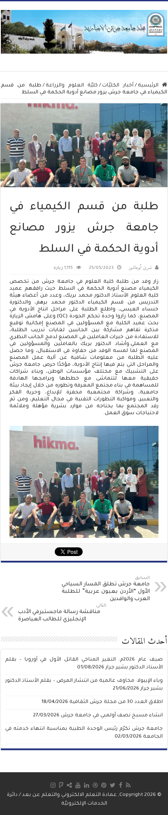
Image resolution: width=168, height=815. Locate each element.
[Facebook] (120, 785)
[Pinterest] (103, 785)
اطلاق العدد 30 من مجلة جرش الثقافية (116, 702)
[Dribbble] (95, 785)
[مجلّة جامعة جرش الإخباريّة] (84, 31)
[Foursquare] (61, 785)
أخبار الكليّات (117, 86)
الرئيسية (150, 86)
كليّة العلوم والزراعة (72, 86)
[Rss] (128, 785)
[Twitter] (112, 785)
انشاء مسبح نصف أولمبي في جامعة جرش (112, 716)
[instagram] (53, 785)
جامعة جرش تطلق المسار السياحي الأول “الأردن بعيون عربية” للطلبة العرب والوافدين (106, 589)
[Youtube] (78, 785)
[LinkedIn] (86, 785)
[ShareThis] (69, 785)
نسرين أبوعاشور (140, 268)
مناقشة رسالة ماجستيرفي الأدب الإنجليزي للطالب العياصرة (62, 613)
